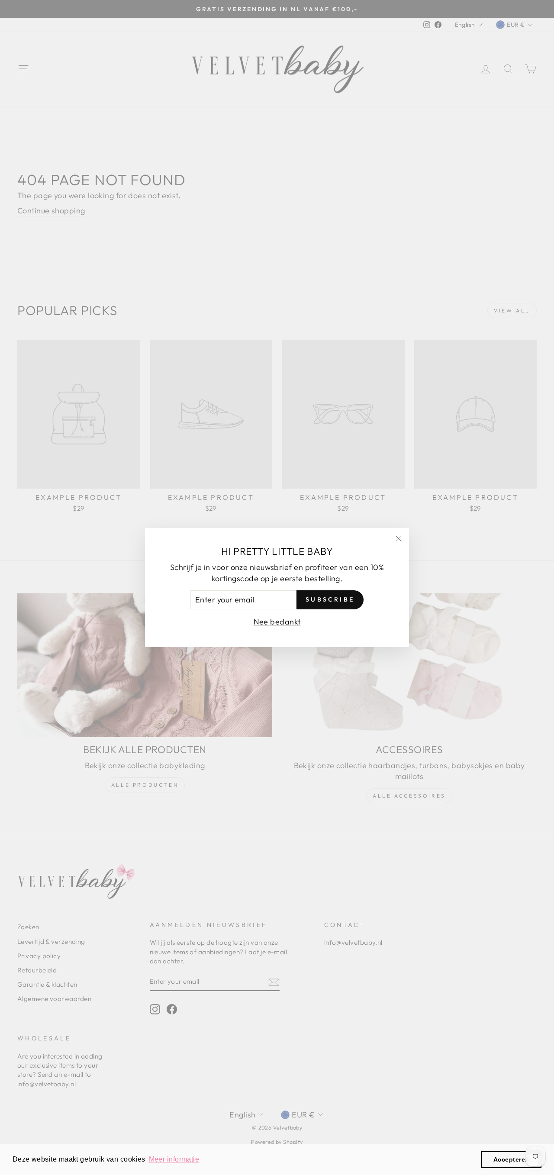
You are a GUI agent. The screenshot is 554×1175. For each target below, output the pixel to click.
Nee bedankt (277, 622)
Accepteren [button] (511, 1159)
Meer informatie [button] (174, 1159)
